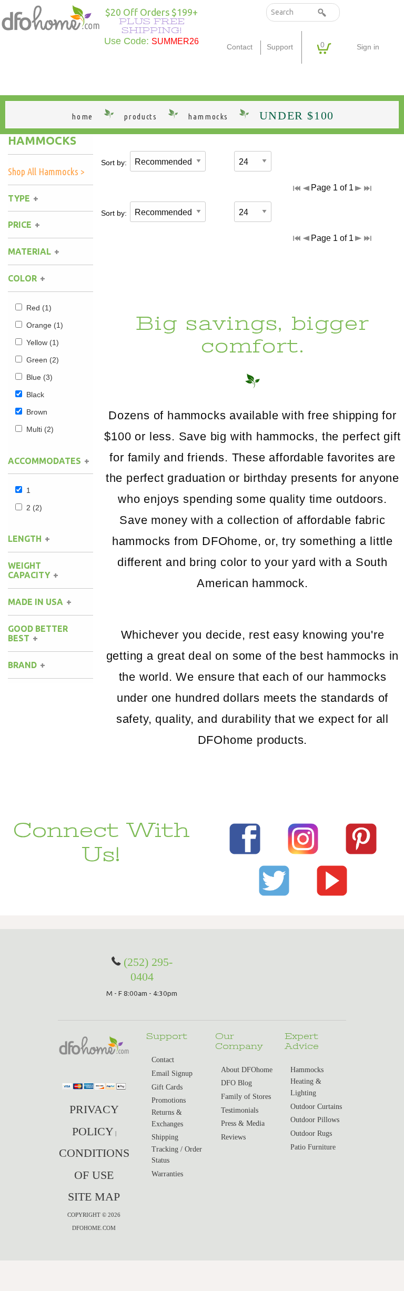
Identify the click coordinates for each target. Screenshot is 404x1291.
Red (39, 308)
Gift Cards (167, 1087)
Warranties (167, 1174)
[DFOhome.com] (50, 17)
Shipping (165, 1137)
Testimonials (239, 1110)
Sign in (368, 47)
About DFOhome (246, 1070)
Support (280, 47)
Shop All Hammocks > (46, 171)
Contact (239, 47)
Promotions (169, 1100)
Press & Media (243, 1123)
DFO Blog (236, 1083)
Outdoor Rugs (311, 1133)
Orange (44, 325)
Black (35, 394)
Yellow (42, 342)
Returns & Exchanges (167, 1118)
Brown (36, 412)
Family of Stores (246, 1097)
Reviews (233, 1137)
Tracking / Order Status (177, 1155)
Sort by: (114, 162)
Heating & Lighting (305, 1087)
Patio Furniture (313, 1147)
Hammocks (42, 140)
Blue (39, 377)
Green (42, 360)
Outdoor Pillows (314, 1120)
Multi (40, 429)
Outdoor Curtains (316, 1107)
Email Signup (172, 1073)
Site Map (94, 1196)
